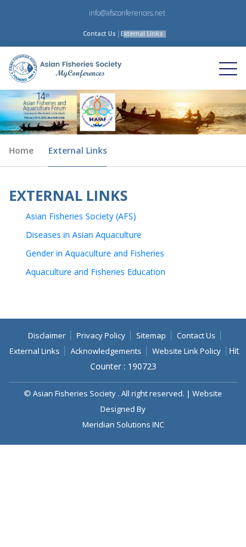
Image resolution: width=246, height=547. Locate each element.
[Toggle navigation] (228, 68)
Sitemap (151, 335)
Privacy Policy (100, 335)
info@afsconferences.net (127, 13)
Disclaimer (47, 335)
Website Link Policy (186, 351)
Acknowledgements (106, 351)
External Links (142, 33)
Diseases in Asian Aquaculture (84, 234)
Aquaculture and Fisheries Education (95, 271)
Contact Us (99, 33)
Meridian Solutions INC (123, 424)
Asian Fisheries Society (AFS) (81, 216)
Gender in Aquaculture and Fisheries (95, 253)
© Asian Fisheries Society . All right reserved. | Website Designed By (123, 401)
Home (21, 150)
